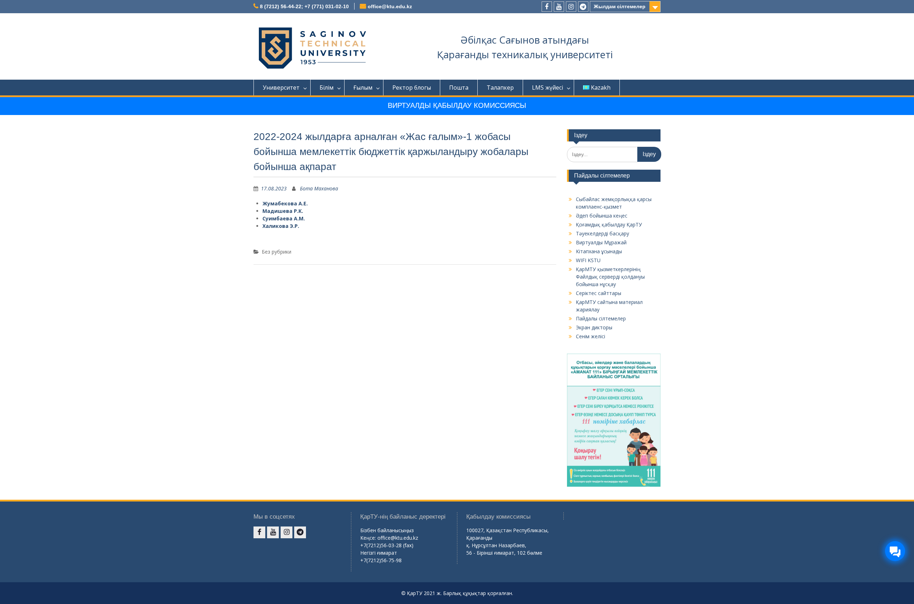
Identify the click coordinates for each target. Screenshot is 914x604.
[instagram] (571, 6)
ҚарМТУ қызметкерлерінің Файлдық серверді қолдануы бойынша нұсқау (610, 277)
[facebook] (547, 6)
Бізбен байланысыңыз (387, 530)
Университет (281, 87)
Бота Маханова (319, 188)
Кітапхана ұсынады (599, 251)
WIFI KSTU (588, 260)
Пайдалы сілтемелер (601, 318)
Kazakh (601, 87)
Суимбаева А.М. (283, 218)
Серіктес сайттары (598, 293)
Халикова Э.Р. (280, 226)
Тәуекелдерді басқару (602, 233)
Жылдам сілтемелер (620, 6)
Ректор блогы (411, 87)
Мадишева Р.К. (282, 211)
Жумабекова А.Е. (285, 203)
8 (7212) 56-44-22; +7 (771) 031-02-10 (304, 6)
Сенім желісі (590, 336)
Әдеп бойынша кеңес (601, 215)
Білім (326, 87)
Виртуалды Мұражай (601, 242)
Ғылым (362, 87)
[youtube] (559, 6)
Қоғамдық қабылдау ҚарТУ (609, 224)
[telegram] (583, 6)
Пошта (458, 87)
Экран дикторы (594, 327)
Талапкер (500, 87)
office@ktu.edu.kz (390, 6)
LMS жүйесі (547, 87)
